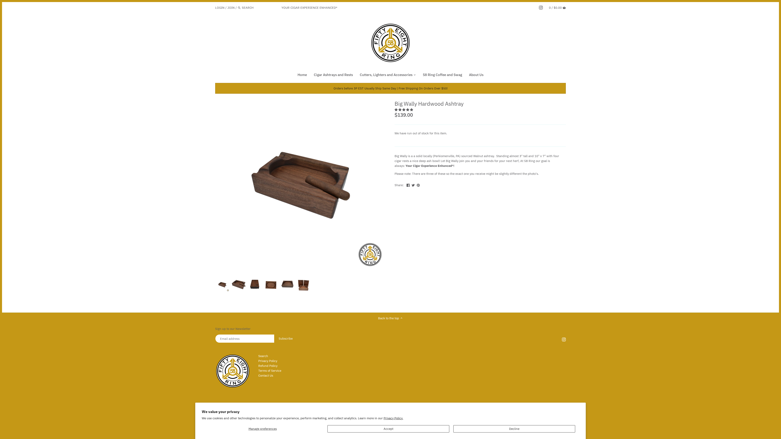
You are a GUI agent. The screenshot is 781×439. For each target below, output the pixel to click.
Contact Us (265, 375)
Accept (388, 429)
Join (231, 8)
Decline (514, 429)
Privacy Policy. (393, 418)
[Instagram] (541, 7)
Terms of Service (269, 371)
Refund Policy (267, 366)
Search (263, 356)
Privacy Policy (267, 361)
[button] (404, 110)
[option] (222, 285)
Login (220, 8)
